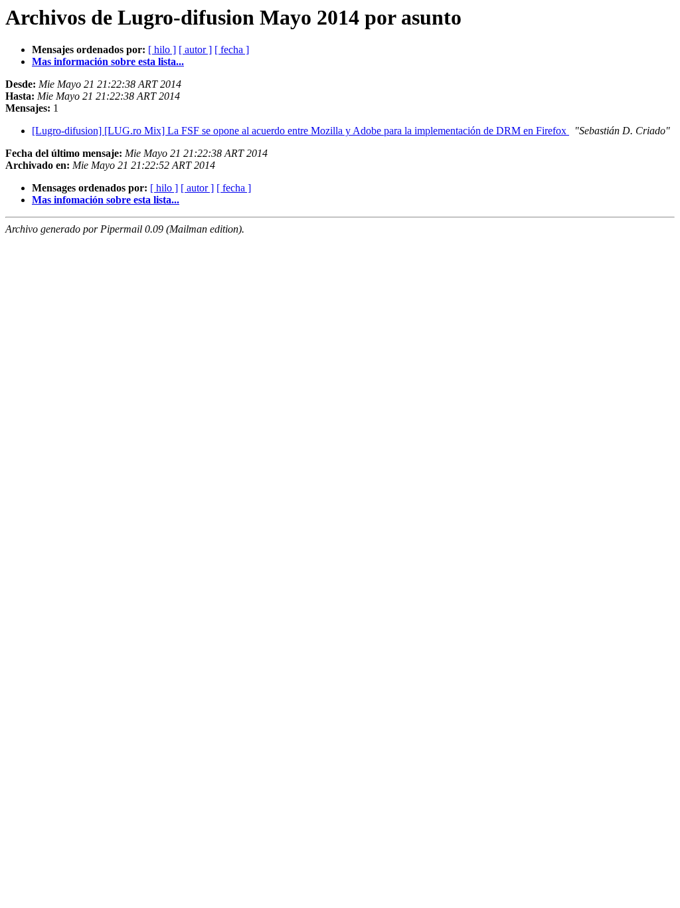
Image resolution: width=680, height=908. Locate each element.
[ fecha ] (231, 49)
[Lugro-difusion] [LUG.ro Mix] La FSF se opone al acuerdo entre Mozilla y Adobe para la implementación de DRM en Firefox (300, 130)
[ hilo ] (162, 49)
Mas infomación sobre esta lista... (105, 199)
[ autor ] (195, 49)
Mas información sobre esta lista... (108, 61)
